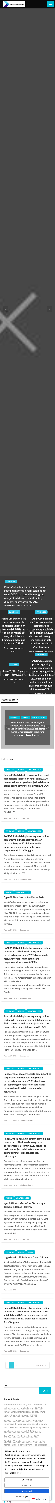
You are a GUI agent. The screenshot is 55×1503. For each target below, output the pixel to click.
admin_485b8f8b (36, 652)
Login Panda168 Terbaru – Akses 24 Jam (26, 1257)
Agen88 (13, 665)
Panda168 (11, 581)
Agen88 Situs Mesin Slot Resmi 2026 (14, 673)
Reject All (26, 1485)
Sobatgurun (9, 605)
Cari (5, 1385)
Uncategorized (38, 717)
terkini (25, 717)
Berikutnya (41, 1365)
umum (30, 1252)
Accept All (27, 1491)
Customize (27, 1479)
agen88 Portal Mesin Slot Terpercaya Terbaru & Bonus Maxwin (24, 1205)
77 (28, 1365)
